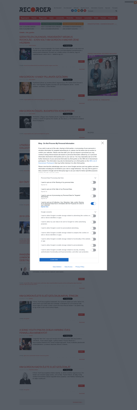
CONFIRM (54, 259)
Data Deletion (57, 267)
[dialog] (68, 205)
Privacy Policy (80, 267)
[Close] (103, 143)
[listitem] (68, 178)
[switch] (93, 182)
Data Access (68, 267)
